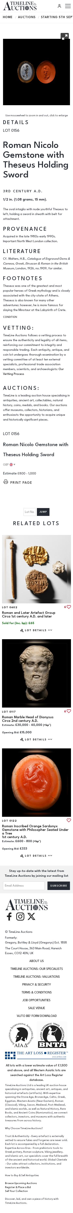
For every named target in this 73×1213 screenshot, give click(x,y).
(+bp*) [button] (47, 725)
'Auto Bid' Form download (36, 1016)
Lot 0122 (9, 820)
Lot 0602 (9, 607)
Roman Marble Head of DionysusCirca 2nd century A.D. (28, 719)
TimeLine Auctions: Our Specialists (36, 969)
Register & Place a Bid (18, 1187)
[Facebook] (9, 916)
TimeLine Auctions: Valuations (36, 976)
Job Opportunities (36, 1000)
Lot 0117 (9, 711)
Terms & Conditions (36, 992)
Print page (21, 482)
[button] (64, 37)
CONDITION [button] (10, 317)
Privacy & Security (36, 984)
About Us (36, 961)
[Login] (60, 6)
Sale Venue (36, 1008)
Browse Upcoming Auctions (21, 1183)
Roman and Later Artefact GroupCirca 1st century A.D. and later (28, 614)
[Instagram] (20, 916)
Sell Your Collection (16, 1191)
